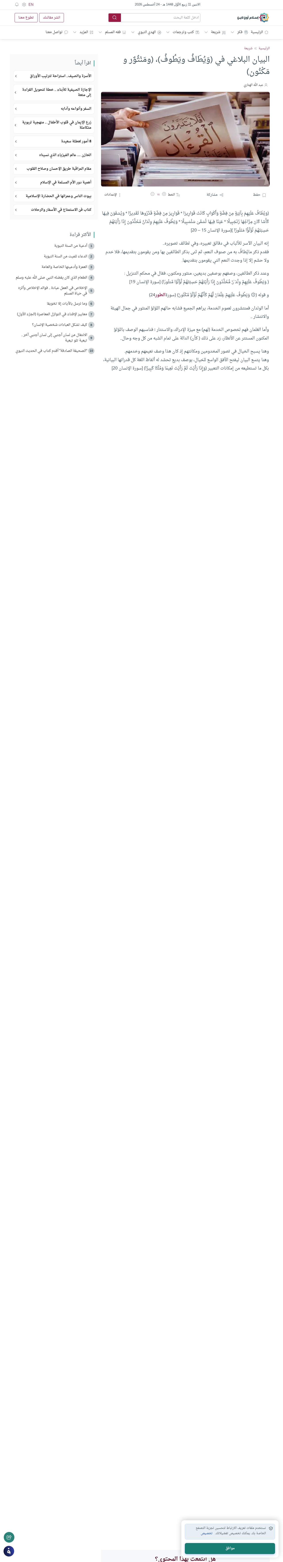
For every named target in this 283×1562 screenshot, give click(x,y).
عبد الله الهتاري (253, 85)
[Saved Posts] (16, 5)
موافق (230, 1548)
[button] (164, 195)
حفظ (256, 195)
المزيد (84, 32)
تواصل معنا (54, 32)
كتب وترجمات (183, 32)
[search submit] (115, 17)
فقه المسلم (113, 32)
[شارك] (9, 1537)
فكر (240, 32)
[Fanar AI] (8, 1551)
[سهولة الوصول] (23, 5)
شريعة (215, 32)
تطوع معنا (26, 17)
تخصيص (206, 1533)
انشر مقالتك (51, 17)
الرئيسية (257, 32)
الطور (160, 295)
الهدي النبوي (147, 32)
